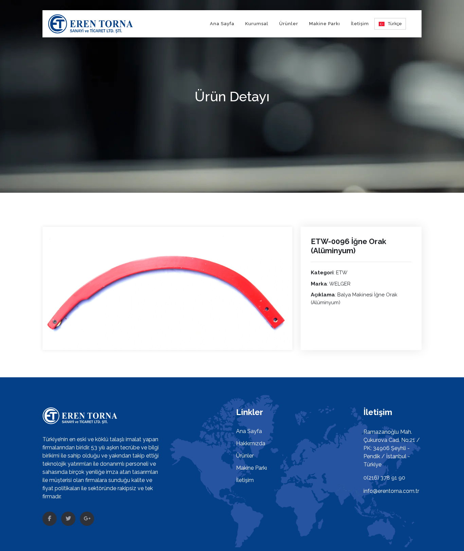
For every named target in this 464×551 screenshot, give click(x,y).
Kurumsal (256, 23)
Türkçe (394, 23)
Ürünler (288, 23)
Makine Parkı (324, 23)
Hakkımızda (250, 443)
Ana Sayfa (222, 23)
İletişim (360, 23)
